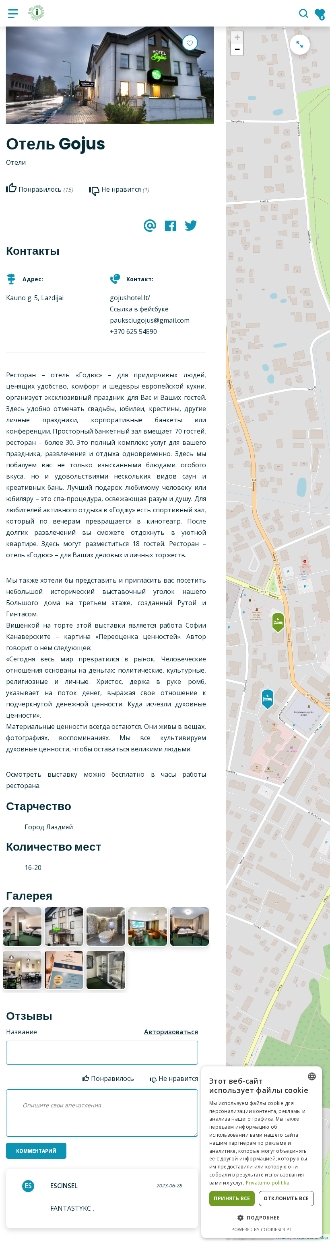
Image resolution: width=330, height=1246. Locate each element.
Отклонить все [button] (286, 1198)
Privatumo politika (267, 1182)
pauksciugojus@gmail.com (150, 320)
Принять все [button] (232, 1198)
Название (21, 1031)
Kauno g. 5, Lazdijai (35, 297)
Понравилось (112, 1078)
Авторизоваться (171, 1031)
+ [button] (237, 37)
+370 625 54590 (133, 331)
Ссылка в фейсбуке (139, 309)
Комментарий (36, 1151)
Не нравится (178, 1078)
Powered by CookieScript (261, 1229)
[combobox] (312, 1076)
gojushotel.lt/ (130, 297)
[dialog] (261, 1152)
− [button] (237, 49)
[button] (261, 1217)
